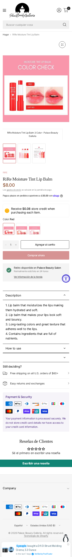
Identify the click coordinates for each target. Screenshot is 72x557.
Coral (21, 228)
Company (9, 488)
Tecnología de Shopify (36, 535)
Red (8, 228)
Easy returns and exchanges (27, 383)
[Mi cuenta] (59, 10)
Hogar (6, 35)
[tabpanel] (36, 322)
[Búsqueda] (64, 24)
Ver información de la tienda (28, 276)
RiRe (5, 172)
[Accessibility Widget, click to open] (66, 278)
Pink (34, 228)
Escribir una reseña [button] (36, 463)
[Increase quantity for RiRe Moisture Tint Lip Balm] (16, 245)
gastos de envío (14, 190)
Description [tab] (13, 295)
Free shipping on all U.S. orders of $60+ (34, 373)
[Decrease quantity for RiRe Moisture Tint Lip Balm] (5, 245)
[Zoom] (62, 44)
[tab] (36, 348)
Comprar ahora (36, 255)
